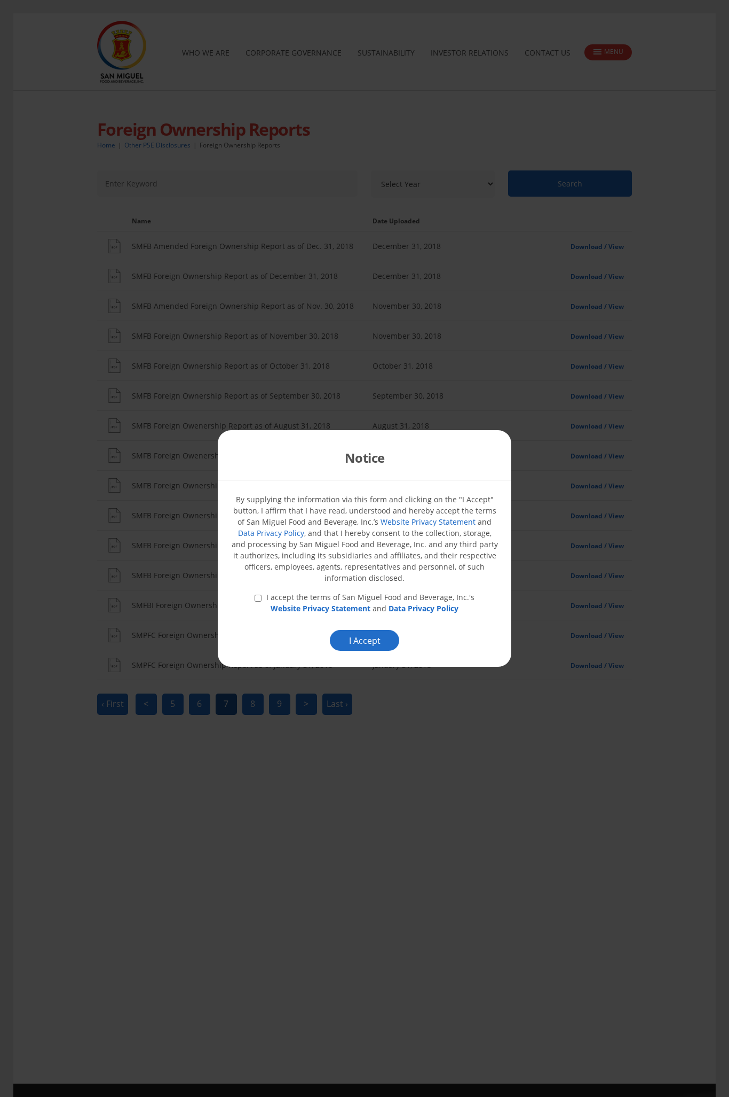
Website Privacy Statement (428, 522)
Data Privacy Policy (271, 533)
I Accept (365, 641)
